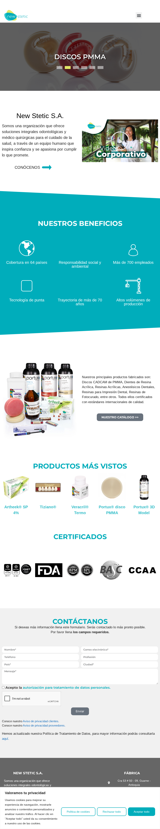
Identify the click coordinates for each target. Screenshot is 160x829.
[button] (139, 15)
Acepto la (57, 688)
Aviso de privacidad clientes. (41, 721)
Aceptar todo (141, 811)
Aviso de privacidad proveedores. (44, 725)
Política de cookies (78, 811)
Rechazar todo (112, 811)
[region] (80, 808)
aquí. (5, 739)
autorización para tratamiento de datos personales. (66, 688)
